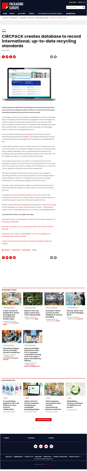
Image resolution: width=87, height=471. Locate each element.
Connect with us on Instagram (51, 446)
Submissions (14, 18)
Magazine (38, 457)
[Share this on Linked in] (10, 56)
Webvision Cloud (48, 464)
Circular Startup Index (48, 205)
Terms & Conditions (60, 457)
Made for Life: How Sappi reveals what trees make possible (32, 313)
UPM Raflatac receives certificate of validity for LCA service (74, 404)
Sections (31, 438)
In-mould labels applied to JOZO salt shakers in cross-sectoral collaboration (11, 405)
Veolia (4, 107)
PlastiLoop (18, 185)
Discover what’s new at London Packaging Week (75, 313)
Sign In (80, 2)
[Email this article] (14, 56)
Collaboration (16, 250)
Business (7, 250)
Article (5, 398)
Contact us (29, 457)
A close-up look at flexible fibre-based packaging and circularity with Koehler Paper (11, 315)
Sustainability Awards (41, 18)
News (4, 32)
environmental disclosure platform (21, 195)
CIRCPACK (18, 107)
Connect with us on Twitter (35, 446)
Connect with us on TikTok (43, 450)
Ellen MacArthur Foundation (20, 205)
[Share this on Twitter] (7, 56)
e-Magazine (22, 18)
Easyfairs (80, 319)
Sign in (32, 53)
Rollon (58, 321)
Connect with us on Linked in (41, 446)
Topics (6, 438)
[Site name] (12, 9)
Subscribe (72, 2)
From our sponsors (9, 307)
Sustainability (26, 250)
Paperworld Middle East (32, 366)
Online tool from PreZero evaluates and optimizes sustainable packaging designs (31, 405)
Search (83, 7)
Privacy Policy (74, 457)
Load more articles (43, 419)
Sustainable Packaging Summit (10, 358)
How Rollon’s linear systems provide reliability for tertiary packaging (54, 314)
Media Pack (47, 457)
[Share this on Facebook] (3, 56)
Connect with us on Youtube (46, 446)
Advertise (53, 18)
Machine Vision (61, 18)
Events (51, 438)
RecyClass (29, 134)
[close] (41, 56)
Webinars (31, 18)
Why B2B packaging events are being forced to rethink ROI (11, 350)
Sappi (36, 319)
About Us (5, 18)
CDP (38, 195)
